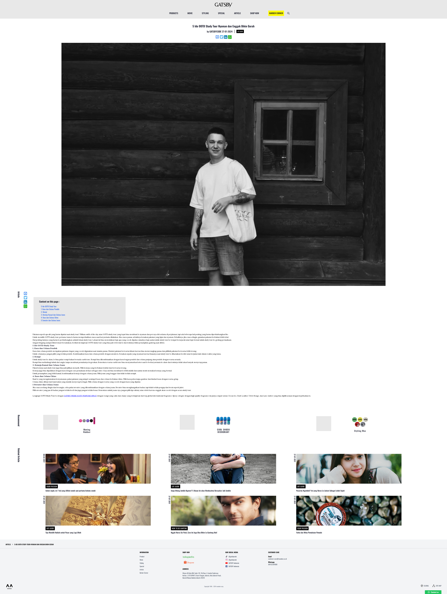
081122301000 (272, 564)
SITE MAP (438, 586)
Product (142, 556)
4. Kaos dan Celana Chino (49, 317)
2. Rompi (44, 312)
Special (142, 566)
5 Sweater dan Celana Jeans (50, 320)
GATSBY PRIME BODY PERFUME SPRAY (80, 396)
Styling (142, 563)
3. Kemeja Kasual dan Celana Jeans (53, 314)
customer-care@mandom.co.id (277, 559)
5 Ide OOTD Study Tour (48, 306)
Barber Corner (144, 573)
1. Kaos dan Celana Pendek (50, 309)
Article (142, 569)
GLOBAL (426, 586)
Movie (141, 559)
